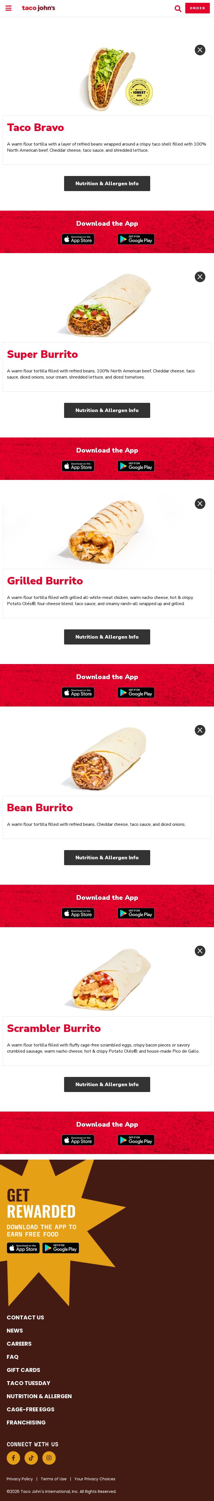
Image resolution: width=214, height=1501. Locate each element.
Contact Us (25, 1317)
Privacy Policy (20, 1479)
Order (197, 8)
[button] (13, 1458)
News (15, 1331)
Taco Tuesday (28, 1383)
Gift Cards (23, 1370)
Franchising (26, 1422)
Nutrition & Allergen (39, 1396)
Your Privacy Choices (94, 1479)
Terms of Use (54, 1479)
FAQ (12, 1357)
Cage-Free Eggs (31, 1409)
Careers (19, 1344)
